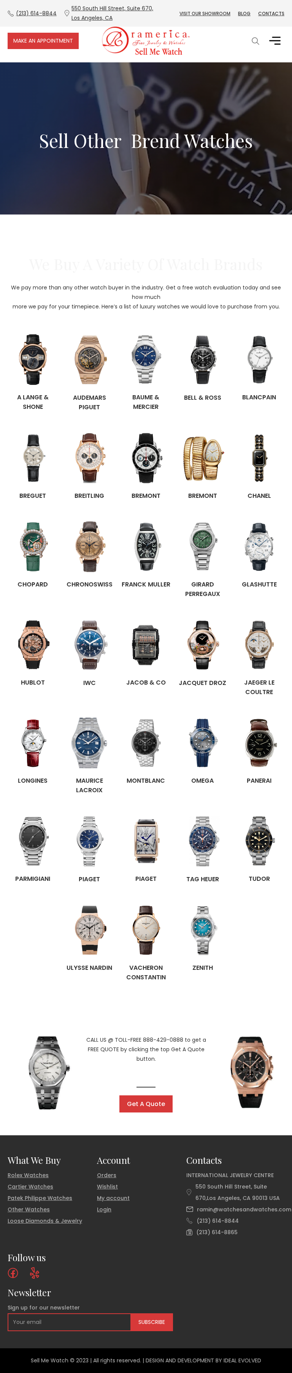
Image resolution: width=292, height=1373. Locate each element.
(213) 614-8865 (217, 1232)
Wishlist (107, 1186)
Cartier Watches (30, 1186)
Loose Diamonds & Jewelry (45, 1221)
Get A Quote (146, 1104)
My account (113, 1198)
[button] (274, 40)
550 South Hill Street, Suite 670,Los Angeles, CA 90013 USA (237, 1192)
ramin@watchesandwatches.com (244, 1209)
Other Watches (29, 1209)
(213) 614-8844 (218, 1221)
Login (104, 1209)
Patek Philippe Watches (40, 1198)
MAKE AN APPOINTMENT (43, 40)
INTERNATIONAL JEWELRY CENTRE (230, 1175)
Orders (106, 1175)
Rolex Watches (28, 1175)
